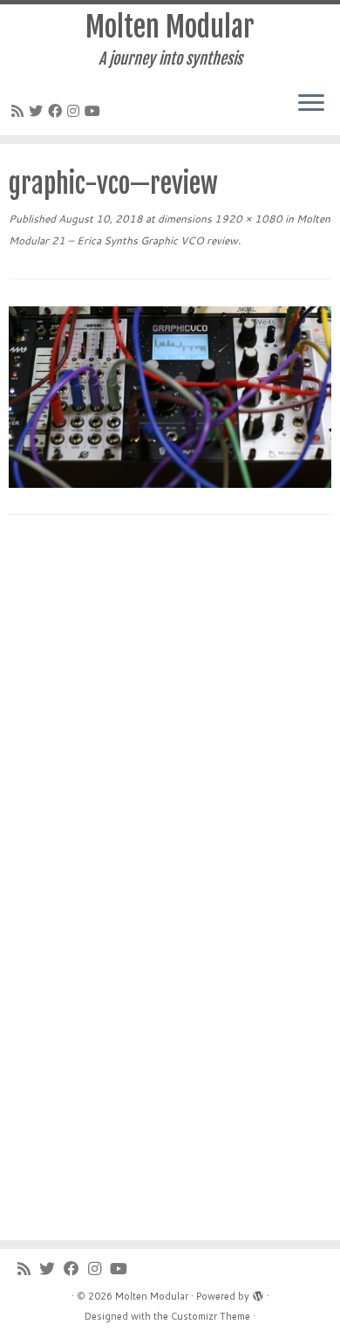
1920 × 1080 (247, 218)
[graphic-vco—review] (170, 395)
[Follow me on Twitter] (38, 110)
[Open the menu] (311, 104)
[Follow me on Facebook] (57, 110)
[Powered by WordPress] (258, 1293)
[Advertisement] (170, 712)
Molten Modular (170, 27)
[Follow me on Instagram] (76, 110)
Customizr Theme (210, 1316)
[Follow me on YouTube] (95, 110)
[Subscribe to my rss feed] (20, 110)
